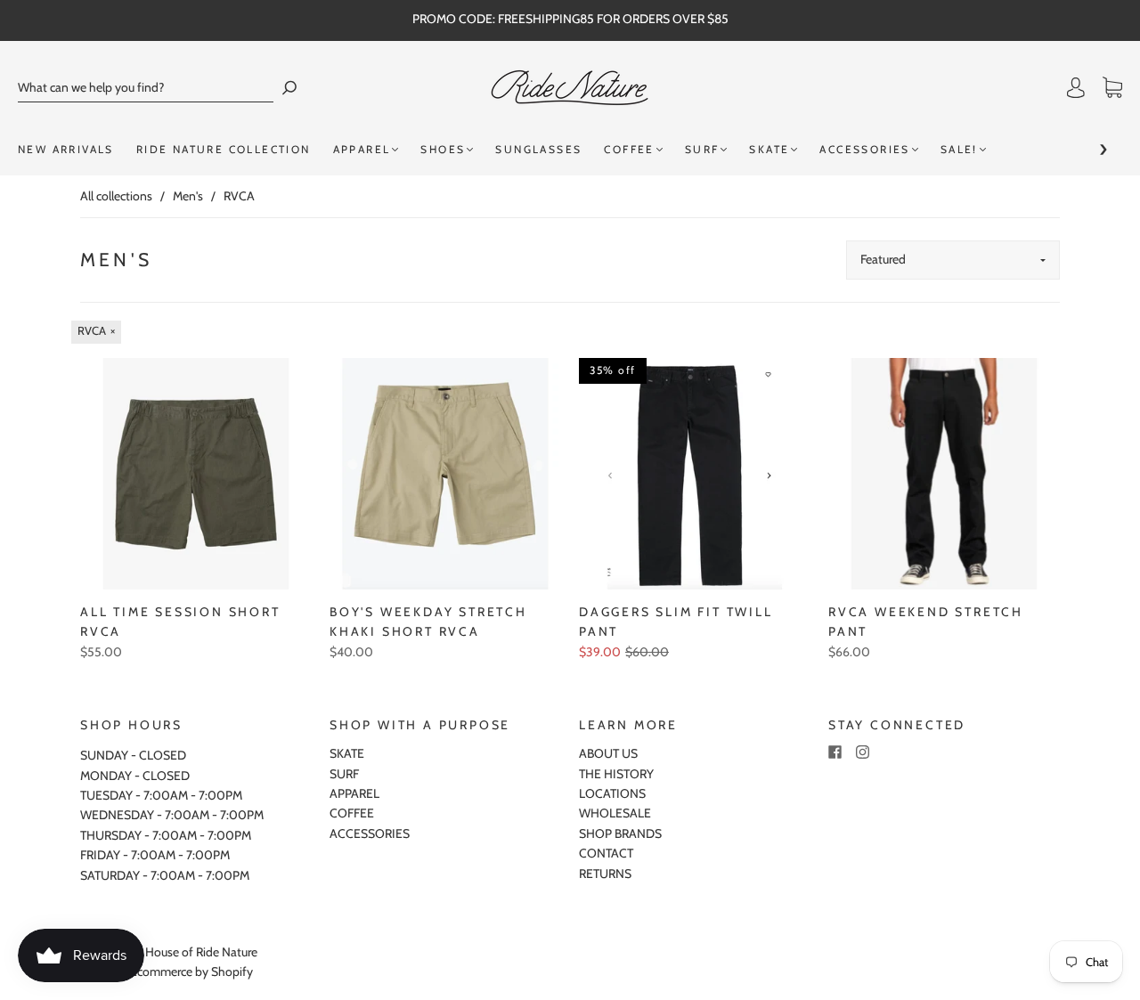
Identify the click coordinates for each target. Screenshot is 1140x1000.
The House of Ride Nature (190, 952)
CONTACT (606, 853)
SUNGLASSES (538, 149)
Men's (188, 196)
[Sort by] (953, 260)
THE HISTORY (616, 774)
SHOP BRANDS (620, 833)
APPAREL (362, 149)
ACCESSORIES (864, 149)
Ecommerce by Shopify (191, 971)
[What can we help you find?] (145, 87)
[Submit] (289, 87)
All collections (116, 196)
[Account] (1076, 88)
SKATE (769, 149)
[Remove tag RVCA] (96, 332)
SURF (702, 149)
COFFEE (629, 149)
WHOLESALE (615, 813)
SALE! (959, 149)
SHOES (442, 149)
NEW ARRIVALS (66, 149)
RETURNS (605, 874)
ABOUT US (608, 753)
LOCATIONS (612, 793)
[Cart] (1112, 88)
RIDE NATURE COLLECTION (223, 149)
